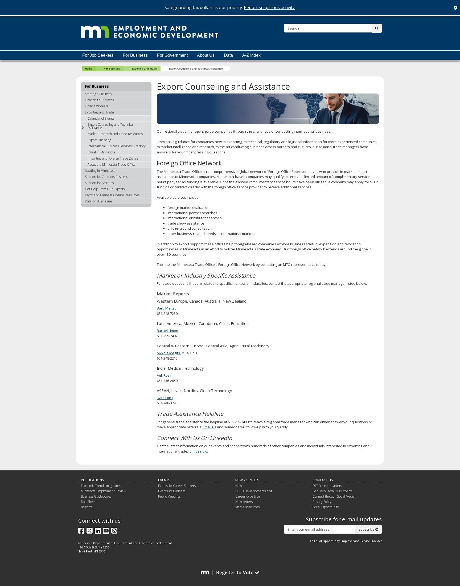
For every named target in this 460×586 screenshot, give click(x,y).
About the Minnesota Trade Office (111, 164)
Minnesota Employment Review (103, 491)
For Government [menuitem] (172, 55)
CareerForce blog (247, 496)
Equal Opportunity (326, 507)
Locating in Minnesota (100, 170)
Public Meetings (169, 496)
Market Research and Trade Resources (115, 134)
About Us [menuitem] (206, 55)
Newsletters (244, 501)
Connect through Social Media (334, 496)
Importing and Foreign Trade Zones (113, 158)
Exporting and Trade (144, 68)
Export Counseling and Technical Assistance (111, 126)
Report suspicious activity (269, 7)
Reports (86, 507)
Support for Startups (99, 183)
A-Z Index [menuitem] (251, 55)
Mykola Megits (168, 353)
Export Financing (99, 140)
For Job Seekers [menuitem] (97, 55)
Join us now (198, 451)
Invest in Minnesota (101, 152)
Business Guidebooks (96, 496)
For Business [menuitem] (135, 55)
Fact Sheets (89, 501)
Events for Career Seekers (177, 485)
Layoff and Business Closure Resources (112, 195)
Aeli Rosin (164, 375)
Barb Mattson (168, 308)
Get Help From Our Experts (105, 189)
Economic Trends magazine (100, 485)
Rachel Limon (167, 330)
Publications (92, 480)
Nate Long (165, 397)
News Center (246, 480)
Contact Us (323, 480)
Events (164, 480)
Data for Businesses (98, 201)
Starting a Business (98, 94)
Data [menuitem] (228, 55)
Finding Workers (96, 106)
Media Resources (247, 507)
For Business (112, 68)
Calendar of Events (101, 118)
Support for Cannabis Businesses (108, 176)
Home (88, 68)
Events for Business (171, 491)
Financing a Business (99, 100)
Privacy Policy (322, 501)
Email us (209, 427)
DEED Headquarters (327, 485)
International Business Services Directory (117, 146)
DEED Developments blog (253, 491)
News (239, 485)
